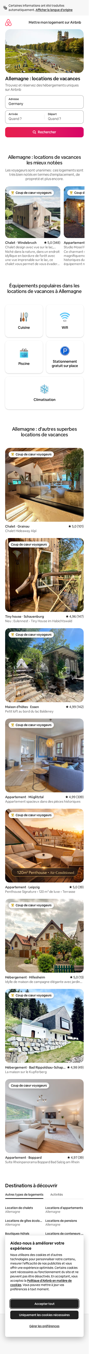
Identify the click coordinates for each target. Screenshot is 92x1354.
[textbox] (25, 118)
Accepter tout (44, 1304)
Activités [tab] (56, 1194)
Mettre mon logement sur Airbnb (55, 22)
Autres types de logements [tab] (24, 1194)
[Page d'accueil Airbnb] (8, 22)
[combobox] (44, 103)
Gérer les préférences (44, 1326)
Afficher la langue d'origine (54, 10)
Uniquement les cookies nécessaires (44, 1315)
